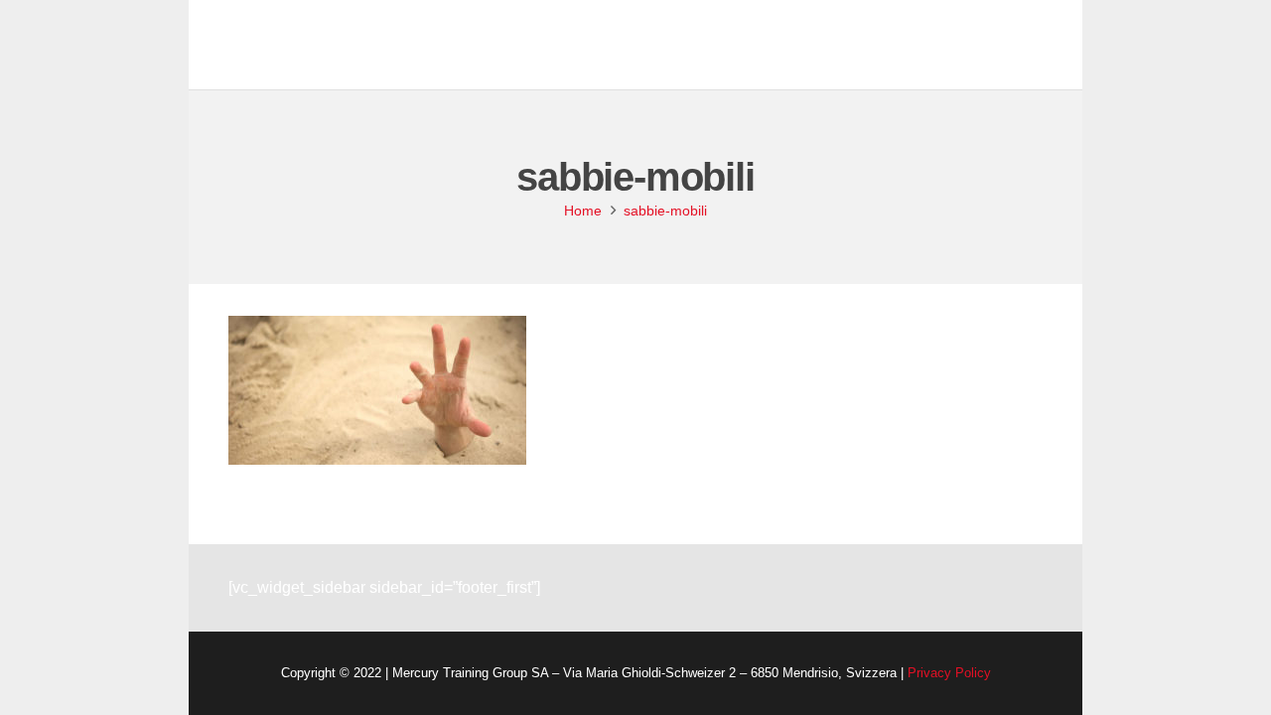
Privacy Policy (949, 672)
